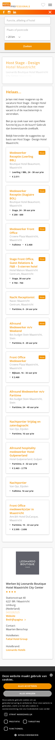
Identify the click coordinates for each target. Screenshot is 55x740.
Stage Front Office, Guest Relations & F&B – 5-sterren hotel (23, 262)
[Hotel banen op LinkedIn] (14, 12)
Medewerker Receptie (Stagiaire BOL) (22, 194)
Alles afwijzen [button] (27, 693)
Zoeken (27, 46)
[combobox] (13, 36)
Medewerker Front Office (22, 230)
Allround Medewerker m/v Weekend (21, 327)
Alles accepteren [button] (27, 686)
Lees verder (44, 709)
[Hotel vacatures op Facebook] (3, 12)
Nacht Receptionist (22, 297)
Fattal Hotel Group (17, 639)
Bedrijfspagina (14, 619)
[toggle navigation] (50, 5)
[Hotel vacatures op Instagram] (9, 12)
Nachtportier (18, 482)
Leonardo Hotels (15, 650)
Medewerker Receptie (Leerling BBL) (21, 156)
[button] (43, 4)
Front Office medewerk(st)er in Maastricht (22, 509)
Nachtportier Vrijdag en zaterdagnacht (25, 423)
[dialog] (27, 705)
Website (10, 616)
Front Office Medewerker (18, 359)
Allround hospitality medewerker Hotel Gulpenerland (23, 451)
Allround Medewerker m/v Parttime (27, 393)
